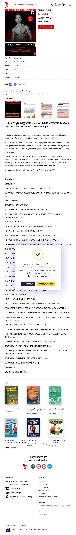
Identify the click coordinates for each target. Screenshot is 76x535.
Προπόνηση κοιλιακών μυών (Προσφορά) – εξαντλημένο (36, 409)
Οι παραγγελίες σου (43, 515)
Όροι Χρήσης (42, 493)
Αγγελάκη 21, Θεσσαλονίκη (21, 497)
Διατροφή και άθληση (12, 408)
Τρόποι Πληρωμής (43, 487)
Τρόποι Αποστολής (43, 484)
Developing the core (33, 440)
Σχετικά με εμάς (43, 481)
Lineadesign (25, 525)
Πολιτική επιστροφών (44, 490)
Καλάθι (40, 518)
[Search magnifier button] (44, 5)
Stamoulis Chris (43, 14)
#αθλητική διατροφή (26, 94)
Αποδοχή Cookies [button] (46, 284)
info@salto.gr (15, 493)
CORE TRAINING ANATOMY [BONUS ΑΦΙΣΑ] (58, 441)
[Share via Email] (24, 84)
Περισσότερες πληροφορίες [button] (38, 276)
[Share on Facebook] (11, 84)
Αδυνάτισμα (15, 91)
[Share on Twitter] (20, 84)
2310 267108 (15, 488)
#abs (10, 94)
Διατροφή (7, 91)
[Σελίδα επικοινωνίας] (51, 4)
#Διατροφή (37, 94)
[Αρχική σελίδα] (8, 4)
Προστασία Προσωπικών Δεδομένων (48, 496)
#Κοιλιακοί (45, 94)
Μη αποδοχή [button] (28, 284)
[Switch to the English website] (59, 4)
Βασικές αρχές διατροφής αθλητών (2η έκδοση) (57, 409)
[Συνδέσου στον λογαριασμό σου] (55, 4)
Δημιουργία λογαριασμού (45, 511)
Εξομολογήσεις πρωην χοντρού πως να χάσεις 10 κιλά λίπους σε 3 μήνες (15, 442)
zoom (32, 12)
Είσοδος (41, 508)
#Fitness (16, 94)
